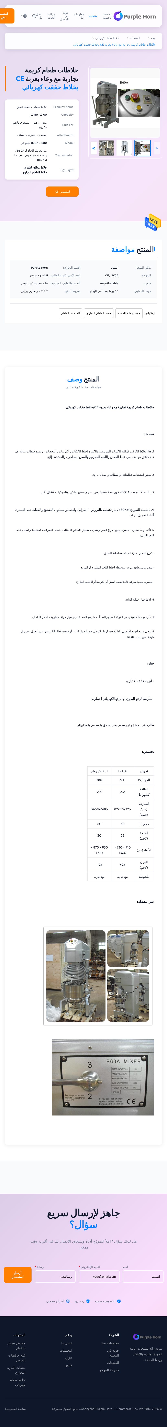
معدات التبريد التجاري (16, 1370)
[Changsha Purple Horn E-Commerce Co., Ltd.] (134, 16)
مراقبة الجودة (51, 16)
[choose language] (23, 16)
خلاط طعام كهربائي (107, 38)
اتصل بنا (39, 16)
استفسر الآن (62, 191)
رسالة (39, 1267)
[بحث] (34, 16)
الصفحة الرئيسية (107, 16)
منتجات (93, 16)
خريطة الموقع (109, 1370)
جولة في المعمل (64, 16)
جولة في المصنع (113, 1353)
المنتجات (135, 38)
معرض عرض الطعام (16, 1345)
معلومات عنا (79, 16)
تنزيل (68, 1358)
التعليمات (66, 1350)
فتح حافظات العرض (16, 1357)
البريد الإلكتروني (89, 1267)
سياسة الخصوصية (15, 1408)
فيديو (68, 1365)
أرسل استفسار (17, 1274)
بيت (153, 38)
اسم (125, 1267)
